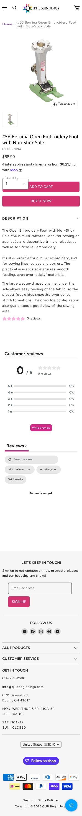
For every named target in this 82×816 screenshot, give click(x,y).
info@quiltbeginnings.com (23, 687)
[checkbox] (15, 479)
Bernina (14, 149)
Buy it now (41, 201)
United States (39, 744)
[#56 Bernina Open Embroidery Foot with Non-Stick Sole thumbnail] (10, 119)
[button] (41, 386)
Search (28, 800)
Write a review (41, 427)
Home (7, 24)
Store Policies (48, 800)
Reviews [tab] (16, 446)
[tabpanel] (41, 498)
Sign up (19, 602)
